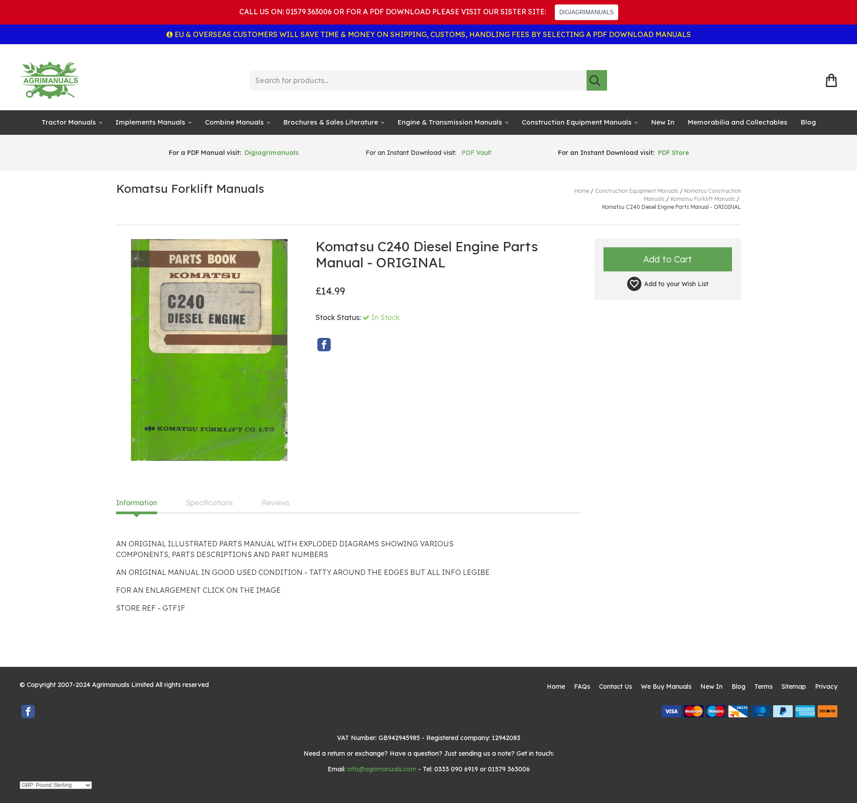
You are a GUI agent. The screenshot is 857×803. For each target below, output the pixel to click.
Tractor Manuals (69, 122)
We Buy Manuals (666, 686)
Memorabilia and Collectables (737, 122)
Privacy (826, 686)
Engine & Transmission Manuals (450, 122)
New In (662, 122)
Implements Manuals (150, 122)
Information (136, 503)
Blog (808, 122)
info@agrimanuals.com (381, 769)
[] (597, 80)
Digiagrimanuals (272, 153)
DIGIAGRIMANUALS (586, 12)
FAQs (582, 686)
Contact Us (615, 686)
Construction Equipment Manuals (577, 122)
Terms (763, 686)
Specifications (209, 503)
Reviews (276, 503)
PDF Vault (476, 153)
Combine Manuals (234, 122)
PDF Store (673, 153)
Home (556, 686)
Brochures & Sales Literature (330, 122)
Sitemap (794, 686)
